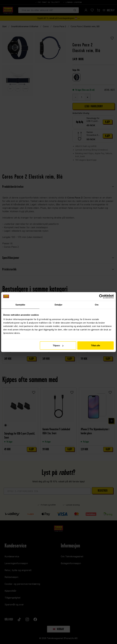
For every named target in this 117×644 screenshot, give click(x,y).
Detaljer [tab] (58, 304)
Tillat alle (95, 345)
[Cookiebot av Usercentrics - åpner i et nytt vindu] (101, 296)
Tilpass (56, 345)
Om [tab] (96, 304)
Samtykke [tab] (20, 304)
